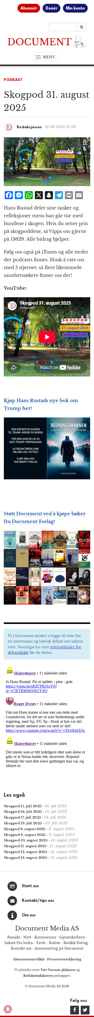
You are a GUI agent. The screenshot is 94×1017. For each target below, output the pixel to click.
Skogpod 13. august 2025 (25, 858)
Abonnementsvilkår (29, 959)
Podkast (13, 80)
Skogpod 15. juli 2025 (23, 806)
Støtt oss (30, 886)
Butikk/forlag (75, 943)
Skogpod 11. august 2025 (25, 846)
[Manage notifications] (8, 1009)
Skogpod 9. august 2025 (25, 835)
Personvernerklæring (64, 959)
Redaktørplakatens (38, 976)
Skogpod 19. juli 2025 (23, 823)
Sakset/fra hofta (18, 943)
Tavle (41, 943)
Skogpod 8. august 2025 (25, 829)
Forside (13, 937)
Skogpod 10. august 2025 (26, 840)
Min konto (75, 8)
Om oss (29, 915)
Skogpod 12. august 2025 (25, 852)
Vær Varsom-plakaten (58, 970)
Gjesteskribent (72, 937)
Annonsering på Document (58, 948)
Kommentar (45, 937)
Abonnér (29, 8)
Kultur (54, 943)
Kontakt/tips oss (38, 901)
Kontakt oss (21, 948)
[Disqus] (47, 727)
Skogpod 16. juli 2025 (23, 812)
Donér (51, 8)
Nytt (27, 937)
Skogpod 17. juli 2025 (22, 817)
